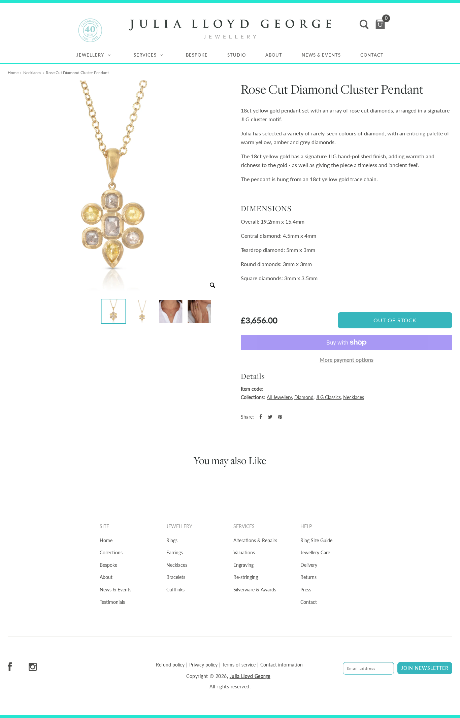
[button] (113, 311)
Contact (372, 55)
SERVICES (145, 55)
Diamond (304, 397)
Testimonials (112, 602)
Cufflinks (175, 589)
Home (13, 72)
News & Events (321, 55)
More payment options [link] (346, 359)
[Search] (364, 24)
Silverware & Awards (254, 589)
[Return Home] (230, 29)
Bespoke (197, 55)
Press (305, 589)
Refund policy (170, 664)
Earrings (174, 552)
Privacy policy (203, 664)
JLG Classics (328, 397)
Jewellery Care (315, 552)
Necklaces (32, 72)
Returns (308, 577)
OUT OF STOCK (395, 320)
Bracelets (175, 577)
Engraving (243, 565)
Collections (111, 552)
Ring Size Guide (316, 540)
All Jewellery (279, 397)
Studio (236, 55)
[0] (380, 24)
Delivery (308, 565)
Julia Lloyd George (250, 676)
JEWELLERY (90, 55)
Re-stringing (245, 577)
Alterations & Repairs (255, 540)
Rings (171, 540)
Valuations (244, 552)
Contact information (281, 664)
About (273, 55)
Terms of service (239, 664)
